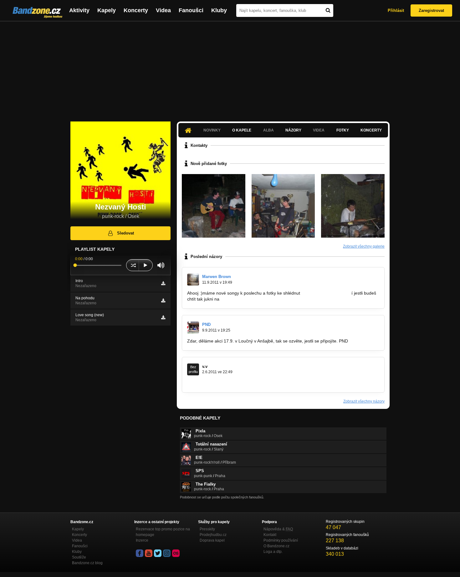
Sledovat (125, 233)
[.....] (283, 206)
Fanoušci (191, 10)
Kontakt (269, 535)
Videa (163, 10)
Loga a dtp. (273, 551)
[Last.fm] (176, 553)
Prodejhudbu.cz (213, 535)
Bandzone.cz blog (87, 563)
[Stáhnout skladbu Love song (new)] (163, 317)
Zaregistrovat (431, 10)
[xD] (213, 206)
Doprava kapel (212, 540)
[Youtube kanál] (148, 553)
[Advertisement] (230, 68)
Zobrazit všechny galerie (364, 246)
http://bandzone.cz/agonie (325, 293)
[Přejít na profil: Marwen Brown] (193, 280)
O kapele (241, 130)
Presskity (207, 529)
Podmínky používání (280, 540)
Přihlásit (396, 10)
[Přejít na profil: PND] (193, 327)
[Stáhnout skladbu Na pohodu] (163, 300)
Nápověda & (278, 529)
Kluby (219, 10)
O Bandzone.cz (276, 546)
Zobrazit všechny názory (364, 401)
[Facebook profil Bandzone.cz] (139, 553)
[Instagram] (167, 553)
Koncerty (136, 10)
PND (206, 324)
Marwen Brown (216, 276)
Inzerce (142, 540)
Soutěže (79, 557)
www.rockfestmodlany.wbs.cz (215, 382)
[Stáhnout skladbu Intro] (163, 283)
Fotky (342, 130)
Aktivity (79, 10)
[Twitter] (157, 553)
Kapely (106, 10)
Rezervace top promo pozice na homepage (163, 532)
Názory (293, 130)
